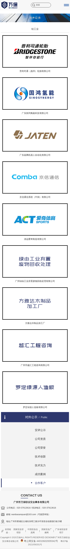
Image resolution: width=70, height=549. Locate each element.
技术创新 (38, 456)
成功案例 (38, 474)
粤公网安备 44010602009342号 (40, 541)
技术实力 (38, 465)
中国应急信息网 (33, 531)
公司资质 (38, 438)
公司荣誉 (38, 447)
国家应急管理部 (18, 531)
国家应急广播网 (46, 531)
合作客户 (38, 483)
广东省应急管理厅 (61, 531)
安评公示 (38, 430)
